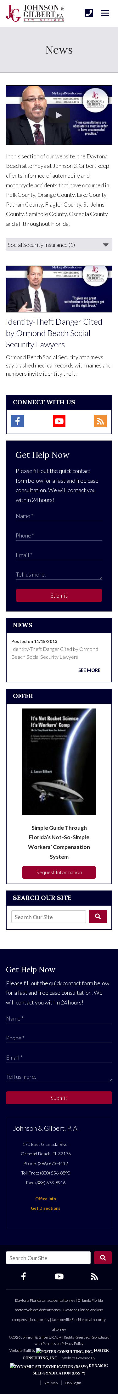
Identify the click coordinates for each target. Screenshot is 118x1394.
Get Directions (45, 1208)
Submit (59, 595)
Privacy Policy (72, 1343)
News (22, 625)
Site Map (51, 1382)
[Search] (98, 916)
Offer (23, 696)
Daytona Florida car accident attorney (45, 1300)
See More (89, 670)
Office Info (45, 1198)
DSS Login (73, 1382)
